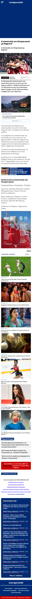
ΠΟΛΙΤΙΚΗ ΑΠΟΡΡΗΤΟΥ (20, 588)
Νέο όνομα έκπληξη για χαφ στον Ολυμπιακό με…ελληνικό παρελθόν (14, 451)
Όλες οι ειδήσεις (16, 575)
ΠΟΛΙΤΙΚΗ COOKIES (23, 590)
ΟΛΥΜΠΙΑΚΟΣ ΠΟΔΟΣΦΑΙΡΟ (10, 473)
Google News (7, 466)
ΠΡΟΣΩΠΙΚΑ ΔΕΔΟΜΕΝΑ (10, 590)
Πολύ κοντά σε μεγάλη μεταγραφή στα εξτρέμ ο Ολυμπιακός (15, 457)
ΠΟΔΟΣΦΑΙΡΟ (5, 77)
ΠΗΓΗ (29, 251)
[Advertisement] (16, 21)
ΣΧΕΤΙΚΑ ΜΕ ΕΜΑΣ (16, 592)
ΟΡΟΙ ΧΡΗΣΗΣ (9, 588)
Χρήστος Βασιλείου (12, 77)
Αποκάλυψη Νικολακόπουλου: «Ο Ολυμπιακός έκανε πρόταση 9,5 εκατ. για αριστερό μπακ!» (15, 445)
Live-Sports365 (16, 582)
